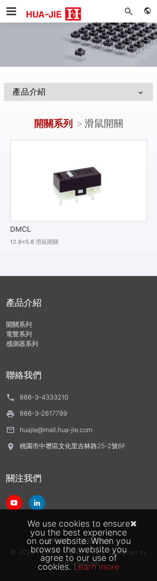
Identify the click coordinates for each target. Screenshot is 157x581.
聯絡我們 (23, 375)
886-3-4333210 (44, 397)
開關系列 (53, 123)
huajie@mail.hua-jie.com (56, 430)
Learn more (96, 566)
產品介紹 (29, 92)
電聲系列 (19, 334)
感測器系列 (22, 344)
